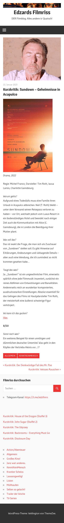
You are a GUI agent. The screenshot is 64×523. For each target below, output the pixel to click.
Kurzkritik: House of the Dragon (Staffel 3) (25, 416)
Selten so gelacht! (16, 489)
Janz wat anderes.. (16, 463)
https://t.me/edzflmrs (36, 397)
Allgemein (10, 355)
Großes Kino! (13, 458)
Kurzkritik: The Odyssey (15, 427)
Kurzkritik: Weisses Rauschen (44, 369)
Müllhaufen (12, 484)
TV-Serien (12, 498)
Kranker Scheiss (15, 471)
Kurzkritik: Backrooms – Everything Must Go (26, 432)
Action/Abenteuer (16, 449)
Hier (5, 317)
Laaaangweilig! (15, 476)
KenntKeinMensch (28, 355)
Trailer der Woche (16, 493)
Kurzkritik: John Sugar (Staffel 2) (20, 421)
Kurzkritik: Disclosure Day (16, 438)
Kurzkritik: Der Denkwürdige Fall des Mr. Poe (28, 365)
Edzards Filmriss (32, 12)
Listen (10, 480)
